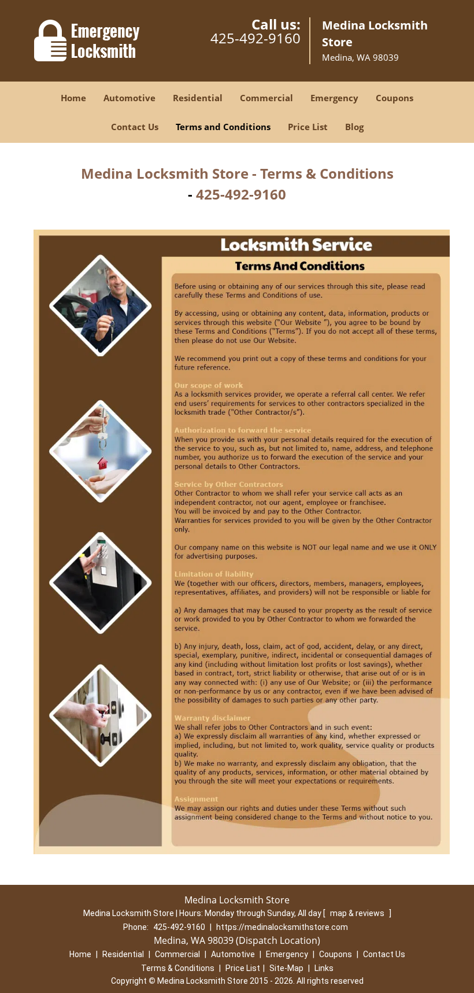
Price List (308, 126)
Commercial (266, 98)
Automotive (129, 98)
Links (324, 968)
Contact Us (134, 126)
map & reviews (358, 913)
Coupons (394, 98)
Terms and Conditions (223, 126)
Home (73, 98)
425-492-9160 (255, 37)
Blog (354, 126)
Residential (198, 98)
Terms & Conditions (177, 968)
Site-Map (286, 968)
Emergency (334, 98)
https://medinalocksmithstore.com (282, 927)
